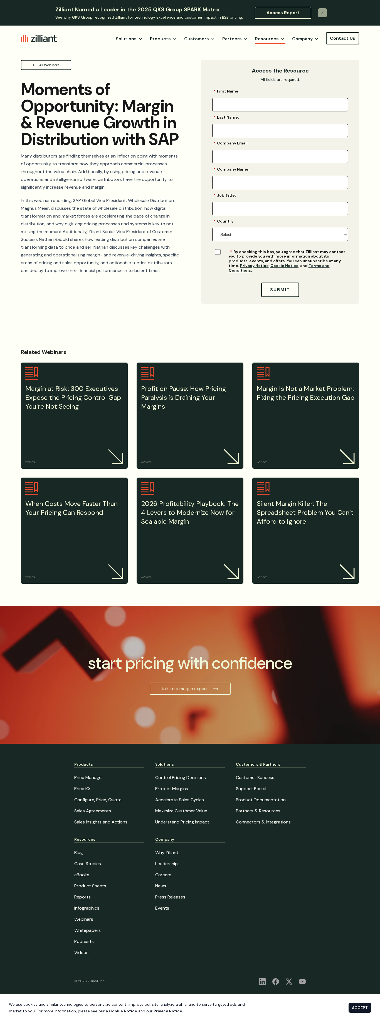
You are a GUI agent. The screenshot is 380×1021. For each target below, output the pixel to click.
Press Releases (170, 897)
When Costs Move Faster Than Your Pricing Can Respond (71, 508)
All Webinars (49, 65)
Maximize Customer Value (181, 811)
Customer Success (255, 777)
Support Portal (251, 789)
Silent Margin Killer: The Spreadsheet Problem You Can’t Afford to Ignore (305, 512)
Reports (82, 897)
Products (160, 39)
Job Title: (225, 195)
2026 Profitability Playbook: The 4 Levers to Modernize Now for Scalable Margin (190, 512)
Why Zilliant (166, 852)
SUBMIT (280, 290)
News (160, 886)
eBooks (81, 875)
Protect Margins (171, 789)
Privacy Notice (254, 265)
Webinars (83, 919)
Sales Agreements (92, 811)
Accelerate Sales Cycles (179, 800)
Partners (232, 39)
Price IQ (82, 789)
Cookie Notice (284, 265)
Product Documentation (261, 800)
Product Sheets (90, 886)
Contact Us (342, 38)
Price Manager (88, 777)
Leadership (166, 864)
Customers (196, 39)
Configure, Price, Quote (98, 800)
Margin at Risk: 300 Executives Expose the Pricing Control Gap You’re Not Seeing (73, 397)
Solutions (126, 39)
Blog (78, 852)
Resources (267, 39)
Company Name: (232, 169)
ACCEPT (360, 1007)
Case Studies (87, 864)
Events (162, 908)
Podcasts (84, 941)
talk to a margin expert (184, 689)
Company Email (231, 143)
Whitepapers (87, 930)
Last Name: (226, 117)
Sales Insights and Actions (100, 822)
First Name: (227, 91)
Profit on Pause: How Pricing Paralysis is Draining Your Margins (183, 397)
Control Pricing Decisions (180, 777)
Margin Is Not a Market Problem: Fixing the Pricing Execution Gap (305, 393)
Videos (81, 952)
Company (302, 39)
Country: (224, 221)
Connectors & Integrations (263, 822)
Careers (163, 875)
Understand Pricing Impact (182, 822)
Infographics (86, 908)
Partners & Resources (258, 811)
